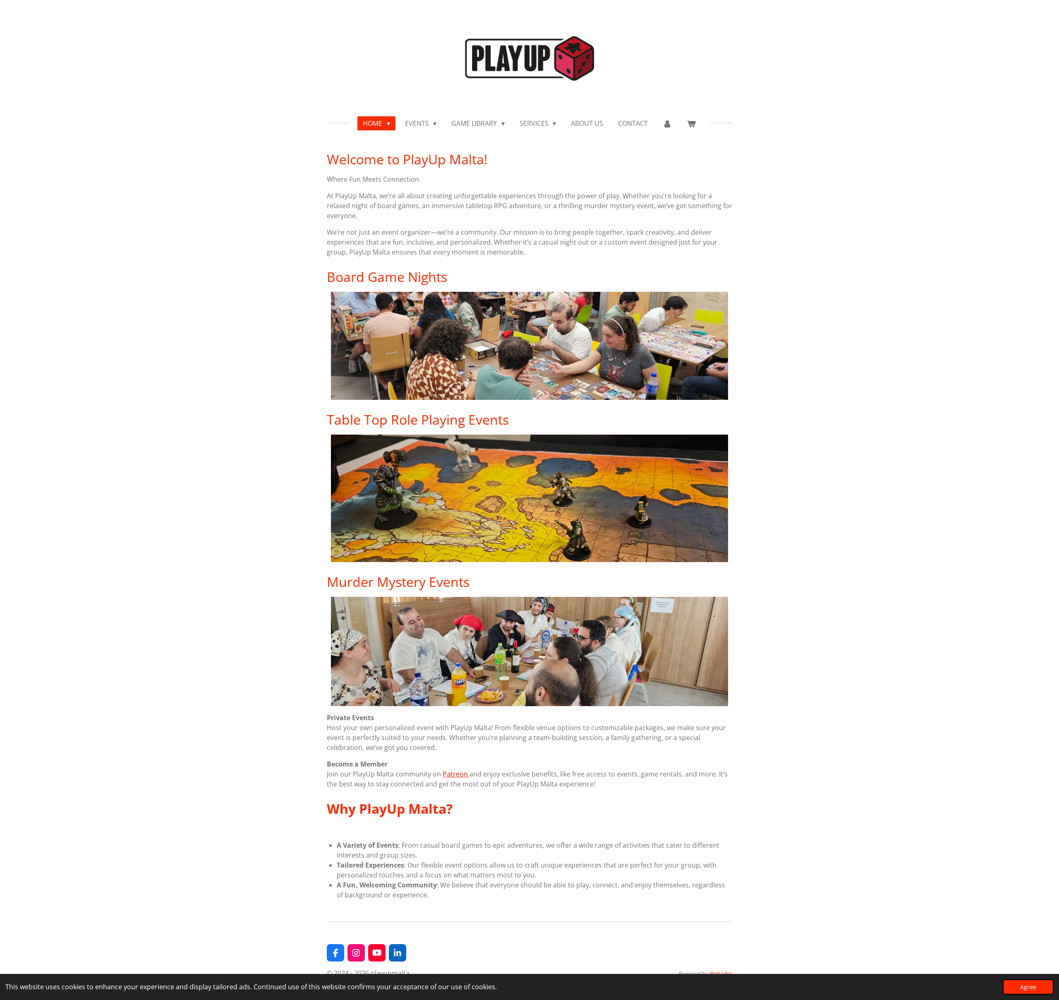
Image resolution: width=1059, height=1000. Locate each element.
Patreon (456, 774)
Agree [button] (1028, 987)
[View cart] (691, 123)
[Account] (667, 123)
